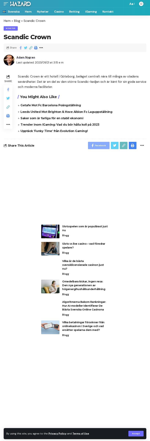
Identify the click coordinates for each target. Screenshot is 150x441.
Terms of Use (80, 433)
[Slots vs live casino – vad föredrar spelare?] (50, 249)
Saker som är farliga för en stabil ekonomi (51, 118)
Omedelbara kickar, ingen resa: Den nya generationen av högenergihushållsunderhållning (83, 285)
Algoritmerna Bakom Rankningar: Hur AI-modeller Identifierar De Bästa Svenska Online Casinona (84, 305)
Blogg (65, 235)
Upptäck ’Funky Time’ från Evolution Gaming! (54, 131)
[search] (125, 4)
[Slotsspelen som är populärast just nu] (50, 231)
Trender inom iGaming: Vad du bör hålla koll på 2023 (59, 124)
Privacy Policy (57, 433)
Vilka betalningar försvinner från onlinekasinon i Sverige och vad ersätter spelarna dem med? (83, 326)
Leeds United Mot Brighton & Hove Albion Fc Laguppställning (66, 112)
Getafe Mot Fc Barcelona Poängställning (50, 105)
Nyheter (11, 28)
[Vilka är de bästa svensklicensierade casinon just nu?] (50, 266)
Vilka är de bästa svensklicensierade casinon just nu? (83, 264)
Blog (17, 21)
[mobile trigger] (7, 4)
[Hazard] (20, 4)
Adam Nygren (25, 57)
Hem (7, 21)
